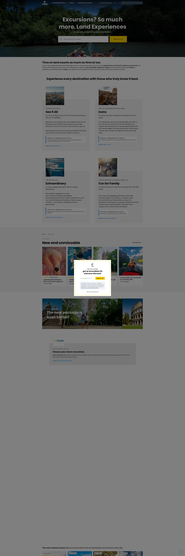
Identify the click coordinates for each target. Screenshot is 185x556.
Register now (100, 278)
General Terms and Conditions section (89, 288)
